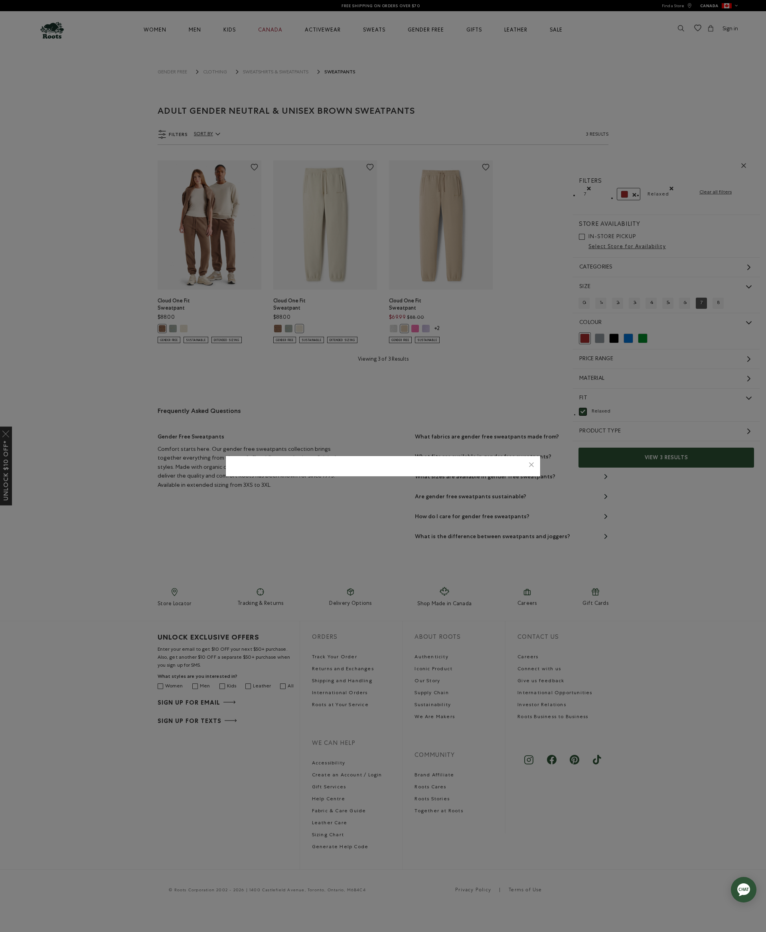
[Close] (531, 466)
